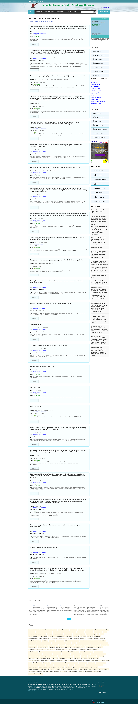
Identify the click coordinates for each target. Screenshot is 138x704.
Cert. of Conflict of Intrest (101, 129)
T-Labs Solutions (100, 702)
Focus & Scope (94, 82)
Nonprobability (69, 658)
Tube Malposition (75, 649)
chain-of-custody (62, 656)
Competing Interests (96, 80)
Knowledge (49, 634)
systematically (95, 642)
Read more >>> (106, 41)
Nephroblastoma (47, 629)
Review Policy (94, 99)
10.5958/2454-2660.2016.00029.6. (40, 575)
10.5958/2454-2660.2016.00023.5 (39, 434)
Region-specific (55, 645)
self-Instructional (56, 631)
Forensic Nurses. (54, 658)
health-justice (77, 656)
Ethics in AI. (31, 656)
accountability (84, 656)
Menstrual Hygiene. (70, 645)
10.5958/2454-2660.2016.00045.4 (39, 392)
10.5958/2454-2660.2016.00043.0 (39, 350)
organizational (45, 640)
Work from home (94, 640)
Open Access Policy (95, 88)
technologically (39, 653)
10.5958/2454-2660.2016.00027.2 (39, 531)
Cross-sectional (32, 645)
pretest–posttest (79, 645)
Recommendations (92, 656)
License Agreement (95, 86)
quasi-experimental (68, 634)
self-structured (62, 638)
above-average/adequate (101, 662)
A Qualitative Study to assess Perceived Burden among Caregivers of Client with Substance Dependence (56, 145)
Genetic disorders (89, 664)
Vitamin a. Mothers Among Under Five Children (70, 651)
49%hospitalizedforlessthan (34, 660)
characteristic (39, 629)
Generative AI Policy (96, 90)
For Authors (60, 11)
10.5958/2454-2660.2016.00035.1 (39, 172)
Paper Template (98, 59)
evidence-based (81, 629)
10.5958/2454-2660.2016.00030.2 (39, 58)
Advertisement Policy (96, 103)
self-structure (50, 651)
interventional (39, 645)
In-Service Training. (47, 638)
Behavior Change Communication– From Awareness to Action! (50, 303)
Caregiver (63, 669)
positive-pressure (89, 629)
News (75, 11)
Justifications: (76, 636)
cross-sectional (75, 662)
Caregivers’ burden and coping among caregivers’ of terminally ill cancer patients (56, 260)
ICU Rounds (68, 649)
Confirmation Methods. (33, 651)
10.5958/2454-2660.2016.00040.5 (39, 287)
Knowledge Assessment (43, 647)
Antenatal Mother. (80, 642)
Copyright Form (99, 63)
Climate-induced (38, 656)
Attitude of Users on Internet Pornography (43, 547)
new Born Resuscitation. (58, 634)
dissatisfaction (52, 640)
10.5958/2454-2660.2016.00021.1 (39, 33)
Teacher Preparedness (33, 638)
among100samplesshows (93, 658)
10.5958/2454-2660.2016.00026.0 (39, 507)
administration (97, 629)
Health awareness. (98, 664)
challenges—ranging (98, 651)
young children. (73, 629)
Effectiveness (31, 634)
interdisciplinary (99, 647)
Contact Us (40, 1)
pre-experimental (39, 631)
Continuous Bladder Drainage (72, 669)
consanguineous (32, 664)
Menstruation (62, 645)
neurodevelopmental (43, 636)
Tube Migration (96, 649)
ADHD (40, 638)
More (69, 11)
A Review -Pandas (36, 324)
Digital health (93, 653)
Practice (58, 669)
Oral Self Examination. (33, 636)
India (81, 669)
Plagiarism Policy (95, 92)
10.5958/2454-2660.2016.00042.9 (39, 329)
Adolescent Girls (105, 645)
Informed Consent (95, 84)
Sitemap (59, 700)
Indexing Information (100, 71)
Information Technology (84, 640)
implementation (32, 631)
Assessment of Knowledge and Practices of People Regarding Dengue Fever (55, 167)
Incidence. (72, 660)
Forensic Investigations (45, 658)
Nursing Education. (87, 669)
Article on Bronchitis (36, 407)
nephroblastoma (32, 629)
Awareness (96, 638)
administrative (31, 653)
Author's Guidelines (99, 55)
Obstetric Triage (35, 387)
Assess (104, 631)
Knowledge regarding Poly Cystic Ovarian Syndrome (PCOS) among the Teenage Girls (58, 76)
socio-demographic (60, 636)
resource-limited (58, 664)
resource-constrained (33, 667)
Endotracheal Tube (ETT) (49, 649)
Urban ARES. (82, 651)
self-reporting (90, 636)
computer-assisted (98, 631)
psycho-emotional (53, 656)
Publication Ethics (95, 95)
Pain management (88, 671)
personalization (90, 651)
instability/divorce (59, 647)
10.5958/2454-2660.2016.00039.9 (39, 244)
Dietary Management (37, 662)
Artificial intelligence (47, 653)
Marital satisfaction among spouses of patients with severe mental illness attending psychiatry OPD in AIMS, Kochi (57, 238)
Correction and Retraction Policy (98, 101)
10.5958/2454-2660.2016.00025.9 (39, 482)
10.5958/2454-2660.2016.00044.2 (39, 371)
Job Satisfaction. (102, 640)
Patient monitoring (86, 653)
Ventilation (89, 649)
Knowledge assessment (79, 664)
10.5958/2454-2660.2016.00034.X (40, 151)
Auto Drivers (82, 634)
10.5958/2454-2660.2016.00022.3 (39, 265)
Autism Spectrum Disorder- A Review (42, 366)
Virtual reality (81, 671)
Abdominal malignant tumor (64, 629)
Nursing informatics (57, 653)
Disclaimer (93, 105)
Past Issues (39, 11)
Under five (66, 660)
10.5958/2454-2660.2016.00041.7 (39, 308)
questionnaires (97, 636)
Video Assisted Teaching (104, 660)
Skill (98, 634)
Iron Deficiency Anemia (95, 645)
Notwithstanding (32, 649)
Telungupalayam (40, 642)
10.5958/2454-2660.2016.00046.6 (39, 411)
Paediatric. (41, 673)
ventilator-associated (90, 647)
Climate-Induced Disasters (34, 658)
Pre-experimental (42, 651)
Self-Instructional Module (41, 634)
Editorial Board (49, 11)
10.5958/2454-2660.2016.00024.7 (39, 457)
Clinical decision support (76, 653)
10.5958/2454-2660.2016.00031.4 (39, 81)
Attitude (101, 634)
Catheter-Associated (43, 667)
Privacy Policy (94, 93)
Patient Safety (82, 649)
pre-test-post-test (48, 631)
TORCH (74, 642)
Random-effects (47, 645)
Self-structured (68, 640)
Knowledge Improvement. (56, 662)
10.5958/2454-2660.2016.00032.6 (39, 105)
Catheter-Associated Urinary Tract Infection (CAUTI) (39, 669)
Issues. (83, 647)
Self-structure (64, 631)
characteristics (69, 636)
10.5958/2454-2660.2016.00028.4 (39, 552)
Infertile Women (77, 647)
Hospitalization (59, 660)
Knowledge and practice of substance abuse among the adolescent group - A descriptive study (55, 525)
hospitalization (62, 658)
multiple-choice (91, 662)
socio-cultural (88, 642)
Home (31, 11)
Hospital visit (52, 660)
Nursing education (101, 653)
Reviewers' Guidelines (96, 97)
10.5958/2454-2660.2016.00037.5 (39, 220)
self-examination (105, 669)
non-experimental (60, 640)
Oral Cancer (76, 634)
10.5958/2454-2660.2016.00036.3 (39, 196)
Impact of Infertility (68, 647)
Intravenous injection (33, 673)
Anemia (30, 662)
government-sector (40, 664)
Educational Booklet (33, 647)
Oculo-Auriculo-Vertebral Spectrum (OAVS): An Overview (48, 345)
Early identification (32, 640)
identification (83, 636)
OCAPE (88, 634)
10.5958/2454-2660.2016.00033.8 (39, 128)
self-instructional (105, 629)
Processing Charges (98, 67)
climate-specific (70, 656)
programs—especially (94, 667)
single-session (86, 645)
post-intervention (52, 636)
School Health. (52, 647)
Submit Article (104, 11)
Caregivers (71, 664)
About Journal (32, 1)
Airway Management (60, 649)
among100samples (44, 660)
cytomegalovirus (32, 642)
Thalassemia (65, 664)
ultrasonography (40, 649)
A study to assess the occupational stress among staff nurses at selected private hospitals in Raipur (56, 281)
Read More (34, 44)
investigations (45, 656)
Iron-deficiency (79, 660)
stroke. (39, 640)
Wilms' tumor (54, 629)
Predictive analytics (66, 653)
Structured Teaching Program (65, 642)
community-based (49, 664)
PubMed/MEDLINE (103, 642)
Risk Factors (102, 638)
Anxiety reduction (97, 671)
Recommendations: (89, 631)
